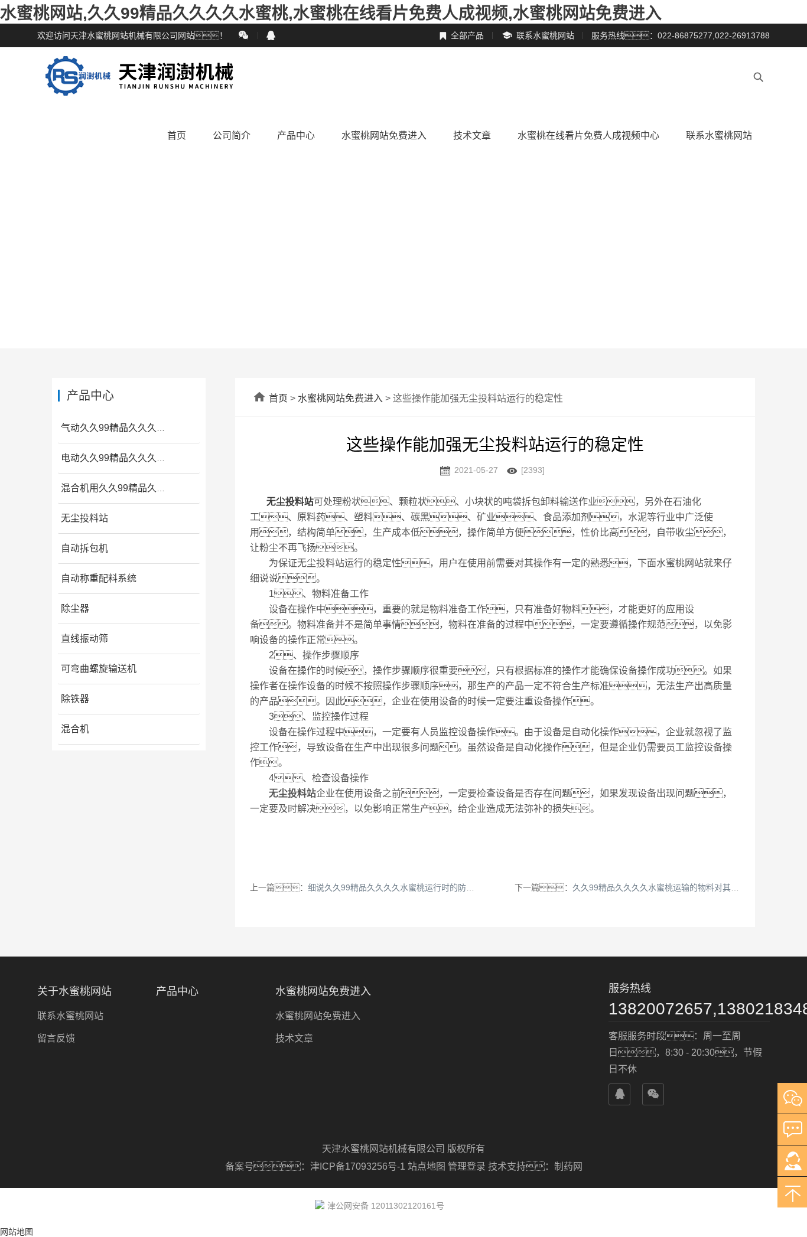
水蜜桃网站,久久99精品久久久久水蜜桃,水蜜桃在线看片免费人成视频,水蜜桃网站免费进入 (331, 13)
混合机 (75, 729)
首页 (176, 135)
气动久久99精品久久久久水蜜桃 (127, 428)
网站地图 (16, 1231)
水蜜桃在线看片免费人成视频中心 (588, 135)
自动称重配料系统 (98, 578)
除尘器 (75, 608)
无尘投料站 (84, 518)
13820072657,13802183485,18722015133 (689, 1009)
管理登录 (467, 1166)
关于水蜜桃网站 (74, 991)
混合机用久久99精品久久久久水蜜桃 (137, 488)
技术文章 (472, 135)
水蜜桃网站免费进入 (384, 135)
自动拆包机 (84, 548)
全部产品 (461, 35)
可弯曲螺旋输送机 (98, 669)
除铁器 (75, 699)
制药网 (568, 1166)
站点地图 (426, 1166)
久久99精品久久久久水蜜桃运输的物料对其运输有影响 (672, 887)
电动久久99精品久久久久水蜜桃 (127, 458)
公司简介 (231, 135)
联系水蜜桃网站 (537, 36)
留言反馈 (56, 1038)
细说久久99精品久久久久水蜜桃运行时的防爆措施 (399, 887)
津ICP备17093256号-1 (359, 1166)
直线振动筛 (84, 639)
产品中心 (296, 135)
